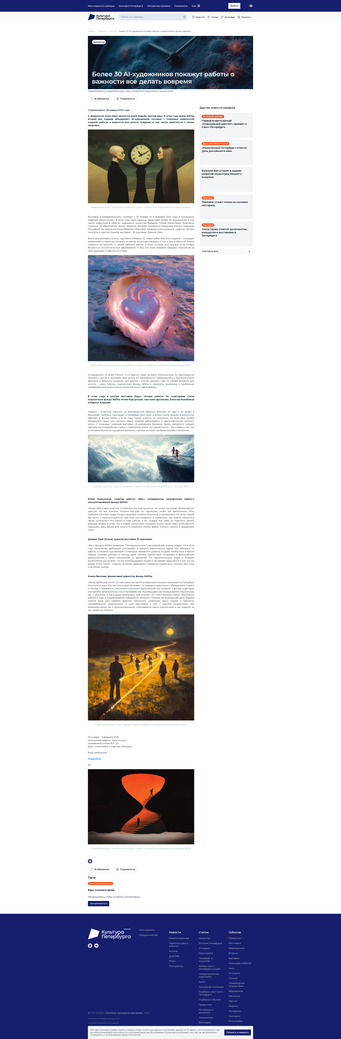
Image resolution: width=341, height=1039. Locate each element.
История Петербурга (210, 943)
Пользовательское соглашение (103, 1023)
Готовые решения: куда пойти (209, 975)
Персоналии (206, 953)
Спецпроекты (147, 930)
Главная (91, 31)
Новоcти (102, 31)
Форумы (233, 1006)
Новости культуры (179, 938)
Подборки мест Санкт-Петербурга (211, 993)
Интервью (204, 948)
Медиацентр (236, 991)
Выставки (234, 958)
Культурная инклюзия (211, 987)
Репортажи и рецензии (206, 1011)
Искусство (204, 938)
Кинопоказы (236, 1021)
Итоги (172, 961)
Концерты (234, 973)
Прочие (233, 1001)
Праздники (205, 1004)
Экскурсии (235, 1011)
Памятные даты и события (178, 945)
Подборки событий (210, 999)
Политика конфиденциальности (103, 1019)
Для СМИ (174, 956)
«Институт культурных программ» (124, 1013)
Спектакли (235, 1016)
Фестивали (205, 1022)
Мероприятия (236, 948)
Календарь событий (240, 963)
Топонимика (206, 1017)
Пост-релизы (176, 966)
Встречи (233, 953)
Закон (202, 982)
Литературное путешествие (237, 984)
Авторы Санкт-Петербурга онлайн (210, 967)
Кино (231, 968)
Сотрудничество (148, 935)
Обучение (234, 996)
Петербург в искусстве (205, 960)
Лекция (233, 978)
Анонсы (112, 31)
